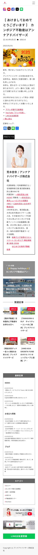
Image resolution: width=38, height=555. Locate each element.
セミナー (8, 486)
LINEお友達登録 (12, 115)
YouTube (8, 502)
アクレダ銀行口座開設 (14, 109)
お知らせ (23, 39)
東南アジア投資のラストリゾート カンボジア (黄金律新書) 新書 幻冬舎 (19, 240)
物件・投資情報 (10, 492)
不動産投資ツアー (11, 498)
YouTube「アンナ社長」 (15, 112)
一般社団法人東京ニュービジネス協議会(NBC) (19, 200)
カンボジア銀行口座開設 (13, 489)
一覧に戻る (7, 118)
